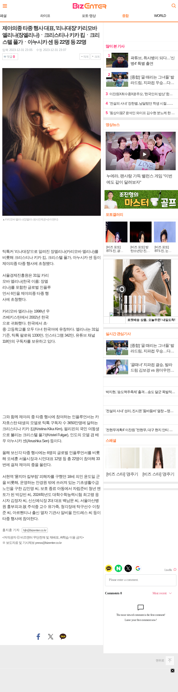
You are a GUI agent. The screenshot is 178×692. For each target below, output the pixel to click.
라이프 (45, 16)
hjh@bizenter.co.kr (34, 530)
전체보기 (6, 4)
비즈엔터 (89, 6)
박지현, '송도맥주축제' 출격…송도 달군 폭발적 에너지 (142, 392)
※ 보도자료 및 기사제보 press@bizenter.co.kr (32, 543)
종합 (125, 16)
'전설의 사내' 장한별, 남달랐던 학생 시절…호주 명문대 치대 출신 (141, 103)
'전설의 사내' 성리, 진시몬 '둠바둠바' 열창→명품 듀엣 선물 (142, 411)
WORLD (160, 16)
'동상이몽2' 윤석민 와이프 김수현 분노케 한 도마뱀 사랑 (141, 113)
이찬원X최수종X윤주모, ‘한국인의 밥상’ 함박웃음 (141, 94)
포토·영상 (89, 16)
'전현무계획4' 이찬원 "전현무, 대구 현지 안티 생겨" (141, 430)
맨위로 (160, 660)
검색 (173, 4)
